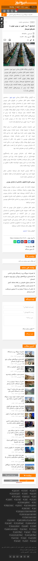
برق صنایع (26, 497)
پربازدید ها (27, 475)
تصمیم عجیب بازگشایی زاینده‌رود (23, 286)
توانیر (26, 499)
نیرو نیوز (12, 97)
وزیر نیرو (34, 541)
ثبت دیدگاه (29, 334)
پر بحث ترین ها (10, 475)
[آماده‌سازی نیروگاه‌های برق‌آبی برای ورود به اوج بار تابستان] (19, 361)
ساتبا (34, 502)
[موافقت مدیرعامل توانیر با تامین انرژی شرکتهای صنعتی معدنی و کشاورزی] (19, 424)
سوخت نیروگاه (9, 505)
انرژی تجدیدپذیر (15, 494)
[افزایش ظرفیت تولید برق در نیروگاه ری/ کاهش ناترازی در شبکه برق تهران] (19, 400)
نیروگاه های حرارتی (31, 535)
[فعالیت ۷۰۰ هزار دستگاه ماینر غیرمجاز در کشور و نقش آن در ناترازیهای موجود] (19, 434)
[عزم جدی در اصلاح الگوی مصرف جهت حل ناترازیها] (19, 442)
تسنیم (25, 231)
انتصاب (25, 494)
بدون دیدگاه (28, 249)
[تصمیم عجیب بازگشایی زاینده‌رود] (19, 376)
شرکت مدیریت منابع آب (30, 517)
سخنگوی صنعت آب (24, 502)
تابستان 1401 (17, 497)
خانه (32, 22)
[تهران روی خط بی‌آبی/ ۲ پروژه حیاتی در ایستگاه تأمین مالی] (19, 391)
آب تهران (33, 491)
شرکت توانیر (26, 508)
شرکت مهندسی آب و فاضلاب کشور (27, 520)
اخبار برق (33, 494)
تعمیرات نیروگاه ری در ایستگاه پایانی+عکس (23, 14)
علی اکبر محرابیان (31, 523)
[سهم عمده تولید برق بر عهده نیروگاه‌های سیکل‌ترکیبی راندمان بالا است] (19, 458)
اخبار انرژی (16, 491)
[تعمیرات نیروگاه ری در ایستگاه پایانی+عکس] (19, 354)
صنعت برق (11, 520)
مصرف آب (33, 529)
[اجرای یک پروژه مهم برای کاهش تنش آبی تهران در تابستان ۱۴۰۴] (19, 408)
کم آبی (25, 541)
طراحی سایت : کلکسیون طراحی (28, 552)
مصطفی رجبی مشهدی (11, 529)
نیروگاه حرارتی (18, 532)
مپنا (35, 532)
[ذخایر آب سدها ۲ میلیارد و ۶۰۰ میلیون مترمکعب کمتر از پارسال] (19, 384)
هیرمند (24, 538)
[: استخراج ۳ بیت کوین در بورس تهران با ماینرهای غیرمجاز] (5, 40)
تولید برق (18, 499)
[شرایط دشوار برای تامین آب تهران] (19, 416)
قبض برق (9, 523)
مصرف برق (24, 529)
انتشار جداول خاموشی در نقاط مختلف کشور (20, 282)
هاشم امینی (33, 538)
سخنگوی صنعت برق (31, 505)
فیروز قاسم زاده (19, 523)
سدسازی (19, 505)
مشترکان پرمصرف (15, 526)
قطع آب (34, 526)
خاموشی (10, 499)
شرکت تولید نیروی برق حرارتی (28, 514)
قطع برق (25, 526)
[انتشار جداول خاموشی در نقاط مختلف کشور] (19, 369)
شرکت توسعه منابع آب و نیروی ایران (27, 511)
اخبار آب (25, 491)
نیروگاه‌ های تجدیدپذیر (16, 535)
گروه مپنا (18, 541)
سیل (35, 508)
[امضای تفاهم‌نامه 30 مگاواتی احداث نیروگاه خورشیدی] (19, 450)
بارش (34, 497)
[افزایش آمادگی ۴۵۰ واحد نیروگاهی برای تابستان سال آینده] (19, 466)
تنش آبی (33, 499)
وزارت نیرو (15, 538)
